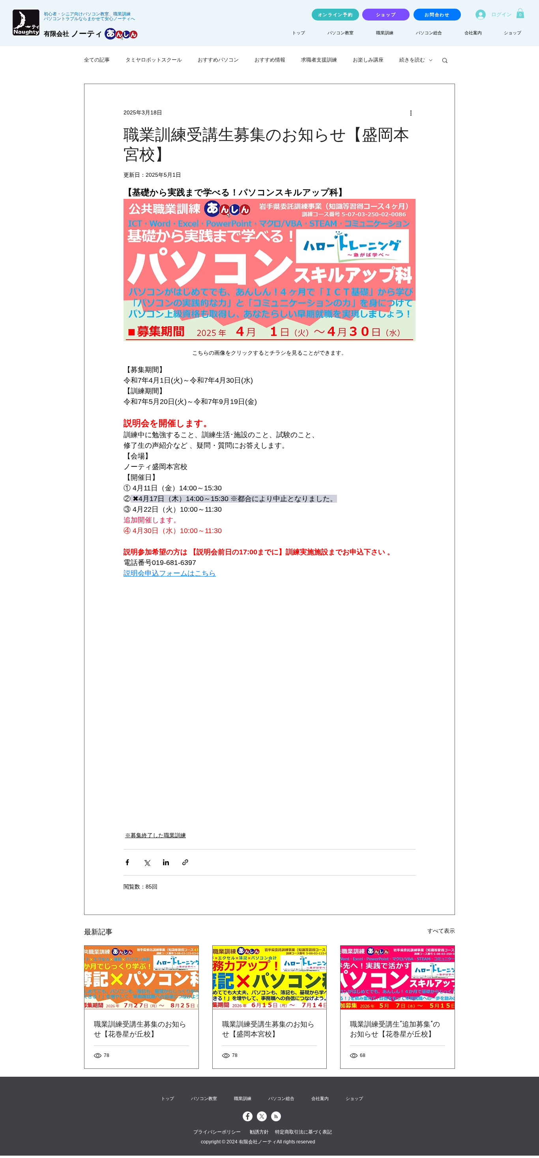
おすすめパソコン (218, 60)
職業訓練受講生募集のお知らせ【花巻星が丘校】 (140, 1029)
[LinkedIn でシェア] (166, 862)
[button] (520, 13)
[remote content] (269, 679)
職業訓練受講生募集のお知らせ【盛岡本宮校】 (268, 1029)
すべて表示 (441, 931)
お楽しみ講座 (368, 60)
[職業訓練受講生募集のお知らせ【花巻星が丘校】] (141, 978)
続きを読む (412, 60)
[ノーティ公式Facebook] (248, 1116)
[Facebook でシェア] (127, 862)
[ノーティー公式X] (262, 1116)
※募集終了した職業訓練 (155, 835)
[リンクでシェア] (185, 862)
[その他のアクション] (410, 112)
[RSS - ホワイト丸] (276, 1116)
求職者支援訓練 (319, 60)
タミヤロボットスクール (153, 60)
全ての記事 (97, 60)
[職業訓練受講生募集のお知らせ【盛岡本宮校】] (270, 978)
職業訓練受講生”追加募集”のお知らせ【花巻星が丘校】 (395, 1029)
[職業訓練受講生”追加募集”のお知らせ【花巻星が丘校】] (398, 978)
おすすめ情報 (270, 60)
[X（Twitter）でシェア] (146, 862)
